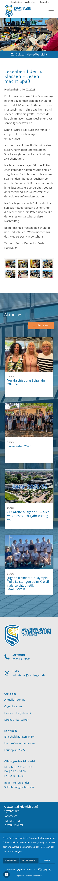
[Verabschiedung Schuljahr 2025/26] (29, 354)
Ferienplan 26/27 (14, 750)
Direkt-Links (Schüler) (17, 713)
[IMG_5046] (35, 263)
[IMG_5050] (10, 274)
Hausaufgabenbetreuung (19, 743)
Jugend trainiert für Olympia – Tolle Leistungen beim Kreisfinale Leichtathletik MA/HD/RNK (28, 583)
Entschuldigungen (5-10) (19, 736)
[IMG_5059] (35, 274)
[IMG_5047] (47, 263)
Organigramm (13, 706)
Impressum (20, 876)
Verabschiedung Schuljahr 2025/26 (26, 382)
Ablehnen (11, 860)
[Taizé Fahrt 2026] (29, 420)
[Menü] (50, 10)
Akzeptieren (29, 860)
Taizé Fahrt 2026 (19, 446)
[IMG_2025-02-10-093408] (47, 274)
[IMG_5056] (23, 274)
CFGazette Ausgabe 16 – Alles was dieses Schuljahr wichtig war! (28, 516)
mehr (47, 860)
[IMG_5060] (10, 263)
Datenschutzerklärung (33, 876)
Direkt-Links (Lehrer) (16, 719)
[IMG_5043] (23, 263)
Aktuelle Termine (14, 699)
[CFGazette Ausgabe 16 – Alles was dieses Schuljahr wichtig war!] (29, 486)
